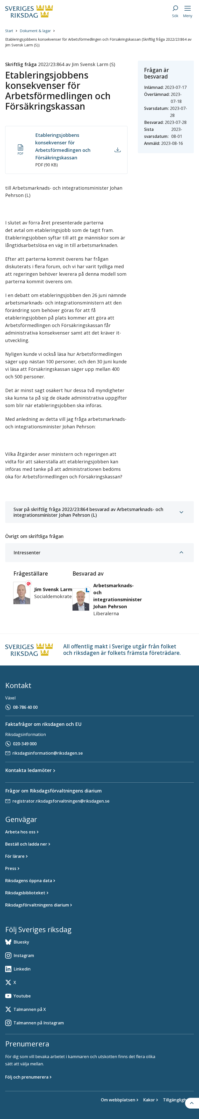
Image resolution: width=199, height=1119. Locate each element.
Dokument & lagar (35, 30)
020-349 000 (25, 744)
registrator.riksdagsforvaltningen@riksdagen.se (61, 801)
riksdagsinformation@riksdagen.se (47, 753)
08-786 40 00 (25, 707)
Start (9, 30)
